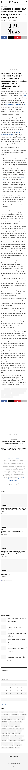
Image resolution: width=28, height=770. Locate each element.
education (12, 716)
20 (21, 696)
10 (10, 693)
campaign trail (4, 390)
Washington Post (5, 396)
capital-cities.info (17, 478)
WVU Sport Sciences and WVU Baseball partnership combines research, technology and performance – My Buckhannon (16, 634)
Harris (23, 390)
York (17, 747)
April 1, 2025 (4, 556)
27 (21, 699)
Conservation (15, 714)
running (22, 392)
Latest (17, 726)
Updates (10, 394)
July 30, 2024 (15, 20)
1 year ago (10, 623)
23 (6, 699)
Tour (6, 394)
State (3, 394)
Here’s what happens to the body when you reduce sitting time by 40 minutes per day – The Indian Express (16, 620)
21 (25, 696)
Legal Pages (15, 756)
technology (21, 740)
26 (17, 699)
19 (17, 696)
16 (6, 696)
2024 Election (7, 388)
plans (9, 392)
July (12, 726)
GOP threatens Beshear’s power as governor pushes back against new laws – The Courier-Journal (12, 531)
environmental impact (7, 719)
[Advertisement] (14, 54)
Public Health (5, 735)
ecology (23, 714)
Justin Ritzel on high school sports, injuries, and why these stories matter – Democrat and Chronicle (16, 657)
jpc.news (15, 480)
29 (2, 701)
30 (6, 701)
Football (4, 721)
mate (6, 392)
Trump (17, 742)
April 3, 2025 (4, 513)
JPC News (14, 2)
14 (25, 693)
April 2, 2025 (4, 534)
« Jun (2, 704)
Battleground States (22, 388)
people (4, 733)
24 (10, 699)
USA (11, 745)
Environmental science (19, 719)
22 (2, 699)
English (4, 580)
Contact (10, 756)
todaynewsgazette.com (15, 763)
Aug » (5, 704)
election (10, 390)
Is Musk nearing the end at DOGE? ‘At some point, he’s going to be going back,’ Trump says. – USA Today (13, 510)
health (11, 721)
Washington (16, 394)
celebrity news (14, 712)
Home (2, 6)
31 (10, 701)
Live (2, 392)
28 (25, 699)
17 (10, 696)
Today (10, 742)
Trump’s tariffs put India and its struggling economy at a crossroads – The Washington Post (16, 641)
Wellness (4, 747)
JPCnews (5, 726)
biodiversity (5, 712)
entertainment (21, 716)
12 (17, 693)
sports (4, 740)
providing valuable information (12, 104)
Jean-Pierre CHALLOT (6, 20)
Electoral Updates (17, 390)
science (20, 735)
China (21, 712)
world (11, 747)
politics (13, 392)
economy (5, 716)
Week (11, 396)
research (13, 735)
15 (2, 696)
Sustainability (12, 740)
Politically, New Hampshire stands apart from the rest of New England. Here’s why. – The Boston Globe (13, 553)
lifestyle (4, 728)
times (4, 742)
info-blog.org (11, 478)
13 (21, 693)
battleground (13, 388)
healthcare (18, 721)
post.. (18, 392)
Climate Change (6, 714)
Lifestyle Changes (13, 728)
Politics (5, 6)
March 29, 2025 (5, 576)
